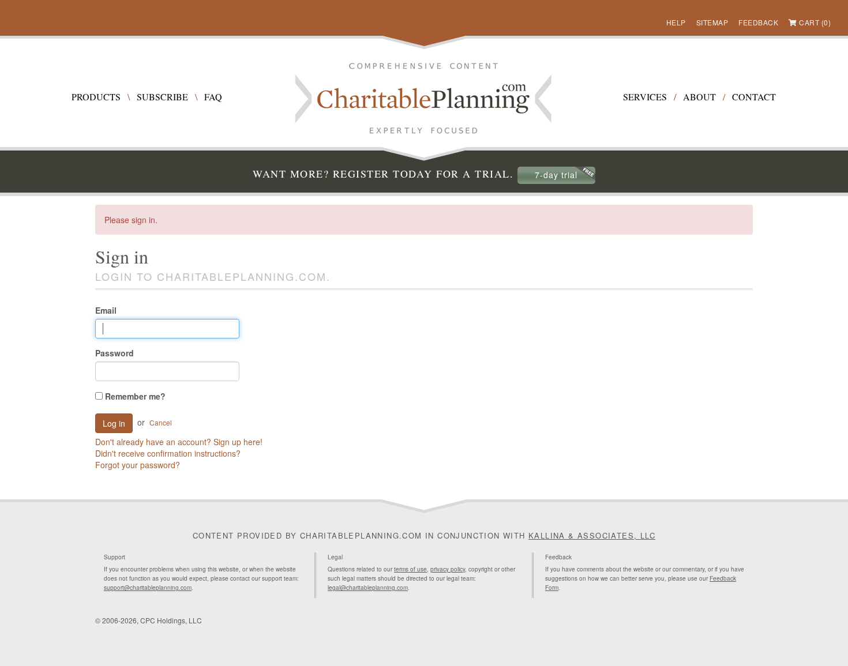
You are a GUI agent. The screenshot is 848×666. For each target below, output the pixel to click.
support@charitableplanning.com (148, 588)
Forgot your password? (137, 465)
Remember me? (134, 396)
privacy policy (447, 569)
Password (114, 353)
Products (96, 97)
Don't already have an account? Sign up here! (178, 441)
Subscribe (162, 97)
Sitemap (712, 22)
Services (645, 97)
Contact (754, 97)
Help (676, 22)
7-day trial (556, 174)
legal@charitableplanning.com (368, 588)
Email (106, 310)
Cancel (160, 422)
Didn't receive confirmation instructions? (168, 453)
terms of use (410, 569)
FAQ (213, 97)
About (699, 97)
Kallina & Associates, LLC (591, 535)
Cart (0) (815, 22)
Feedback (758, 22)
